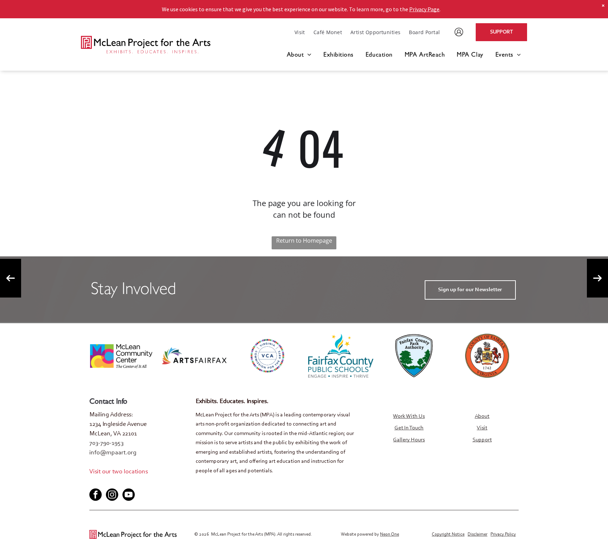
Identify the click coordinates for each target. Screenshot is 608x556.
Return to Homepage (304, 240)
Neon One (389, 534)
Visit (482, 428)
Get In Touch (409, 428)
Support (482, 440)
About (482, 416)
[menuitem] (299, 32)
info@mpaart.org (113, 453)
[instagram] (112, 495)
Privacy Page (424, 9)
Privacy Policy (503, 534)
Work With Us (409, 416)
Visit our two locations (118, 472)
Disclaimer (477, 534)
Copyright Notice (448, 534)
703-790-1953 (106, 443)
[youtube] (117, 482)
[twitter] (106, 482)
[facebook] (94, 482)
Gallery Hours (409, 440)
